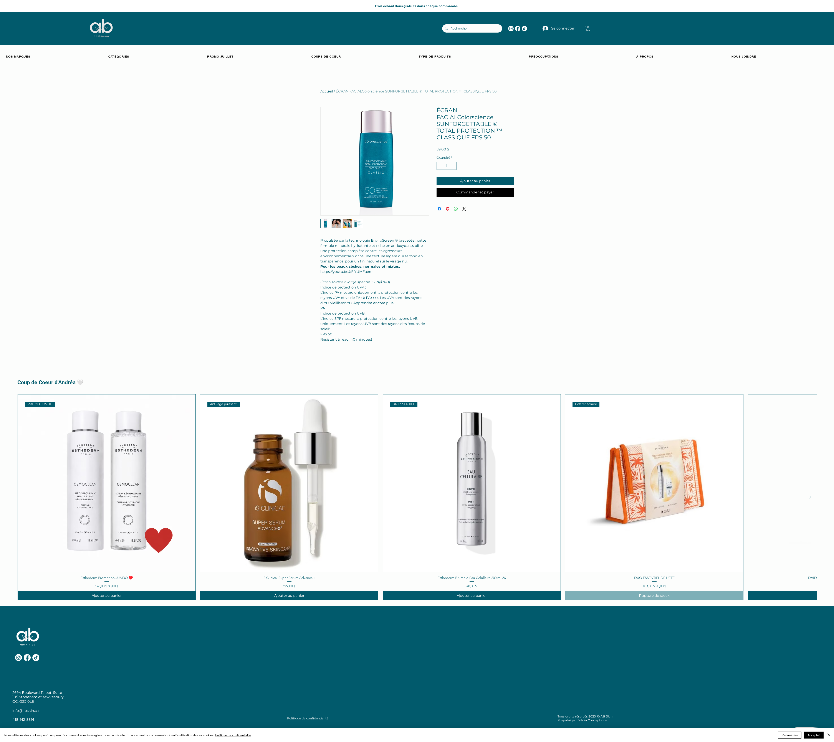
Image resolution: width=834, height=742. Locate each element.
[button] (588, 28)
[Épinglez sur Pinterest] (447, 208)
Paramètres (790, 735)
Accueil (326, 91)
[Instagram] (511, 28)
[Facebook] (517, 28)
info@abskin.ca (25, 711)
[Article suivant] (810, 497)
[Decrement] (440, 166)
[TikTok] (524, 28)
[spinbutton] (446, 166)
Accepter (814, 735)
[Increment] (453, 166)
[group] (417, 497)
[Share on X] (464, 208)
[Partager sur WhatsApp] (455, 208)
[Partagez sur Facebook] (439, 208)
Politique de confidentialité (233, 735)
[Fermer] (828, 735)
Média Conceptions (592, 720)
